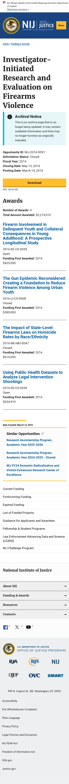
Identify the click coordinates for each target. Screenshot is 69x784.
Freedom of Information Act (18, 751)
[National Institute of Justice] (55, 664)
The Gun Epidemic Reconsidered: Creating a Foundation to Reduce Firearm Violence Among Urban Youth (34, 285)
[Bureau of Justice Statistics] (34, 666)
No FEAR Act (10, 743)
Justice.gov (9, 768)
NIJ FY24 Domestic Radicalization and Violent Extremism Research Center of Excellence (33, 470)
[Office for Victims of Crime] (34, 678)
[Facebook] (7, 628)
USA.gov (7, 760)
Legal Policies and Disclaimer (19, 734)
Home (6, 44)
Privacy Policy (10, 726)
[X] (18, 628)
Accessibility (9, 701)
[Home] (38, 25)
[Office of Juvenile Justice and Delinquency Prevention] (13, 678)
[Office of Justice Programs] (11, 25)
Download (34, 183)
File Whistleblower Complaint (19, 709)
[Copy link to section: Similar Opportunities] (42, 433)
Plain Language (11, 717)
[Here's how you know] (34, 6)
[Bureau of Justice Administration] (13, 664)
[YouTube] (30, 628)
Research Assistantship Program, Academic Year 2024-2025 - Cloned (31, 455)
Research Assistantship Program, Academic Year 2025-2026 (29, 442)
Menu (61, 25)
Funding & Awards (20, 44)
